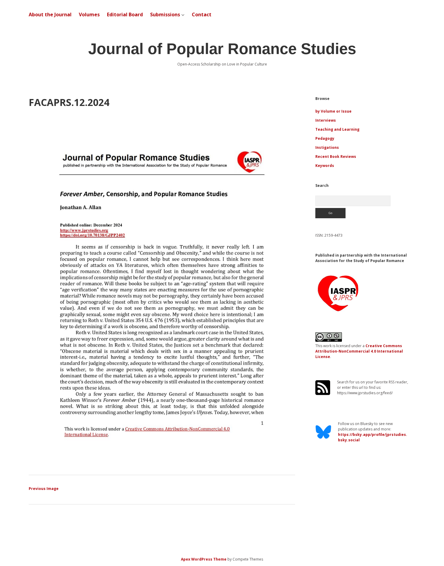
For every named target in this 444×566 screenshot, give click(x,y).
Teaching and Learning (337, 129)
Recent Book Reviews (335, 156)
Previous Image (44, 488)
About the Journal (50, 14)
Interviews (325, 120)
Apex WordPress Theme (204, 559)
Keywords (324, 165)
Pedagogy (324, 138)
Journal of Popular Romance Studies (222, 48)
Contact (201, 14)
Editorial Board (125, 14)
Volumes (89, 14)
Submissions (165, 14)
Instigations (327, 147)
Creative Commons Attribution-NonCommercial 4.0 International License (359, 351)
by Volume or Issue (333, 111)
